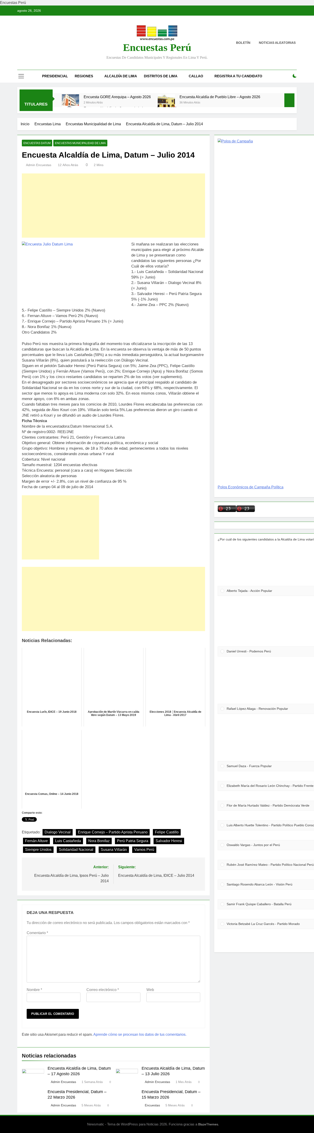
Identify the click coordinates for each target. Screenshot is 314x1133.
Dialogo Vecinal (58, 832)
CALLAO (196, 76)
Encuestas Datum (37, 143)
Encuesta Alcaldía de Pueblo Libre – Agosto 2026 (220, 97)
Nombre (34, 990)
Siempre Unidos (38, 850)
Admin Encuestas (38, 165)
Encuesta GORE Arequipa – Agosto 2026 (117, 97)
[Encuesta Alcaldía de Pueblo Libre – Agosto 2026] (166, 102)
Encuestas (152, 1105)
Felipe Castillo (167, 832)
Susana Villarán (114, 850)
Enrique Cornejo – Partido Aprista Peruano (113, 832)
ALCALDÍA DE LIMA (120, 76)
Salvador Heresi (169, 841)
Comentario (37, 933)
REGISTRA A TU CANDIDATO (238, 76)
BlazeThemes (208, 1124)
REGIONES (84, 76)
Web (150, 990)
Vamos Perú (144, 850)
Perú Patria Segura (132, 841)
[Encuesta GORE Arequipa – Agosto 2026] (70, 102)
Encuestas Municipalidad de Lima (80, 143)
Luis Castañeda (68, 841)
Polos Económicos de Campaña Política (250, 487)
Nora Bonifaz (99, 841)
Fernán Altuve (36, 841)
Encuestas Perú (157, 47)
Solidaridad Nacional (76, 850)
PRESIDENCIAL (55, 76)
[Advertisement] (113, 205)
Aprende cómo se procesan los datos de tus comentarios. (139, 1034)
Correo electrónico (102, 990)
